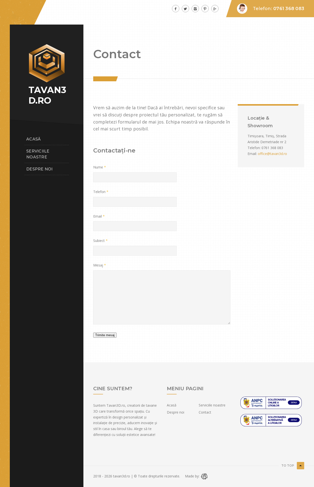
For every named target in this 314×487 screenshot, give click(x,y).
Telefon (99, 191)
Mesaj (98, 265)
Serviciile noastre (38, 154)
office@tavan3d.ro (272, 153)
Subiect (99, 240)
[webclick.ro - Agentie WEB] (204, 476)
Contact (205, 412)
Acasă (33, 139)
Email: (252, 153)
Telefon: (254, 147)
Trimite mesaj (105, 335)
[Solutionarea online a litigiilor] (271, 419)
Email (97, 216)
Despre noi (39, 169)
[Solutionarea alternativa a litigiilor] (271, 402)
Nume (98, 167)
